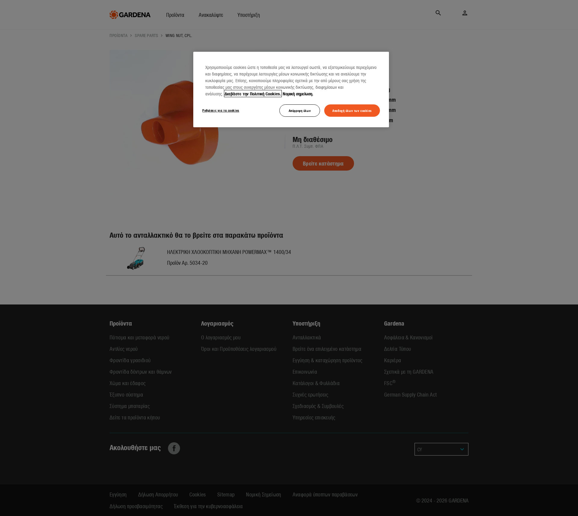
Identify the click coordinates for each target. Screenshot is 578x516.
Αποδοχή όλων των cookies (352, 110)
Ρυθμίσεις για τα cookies (220, 110)
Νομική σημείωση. (298, 94)
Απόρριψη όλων (300, 110)
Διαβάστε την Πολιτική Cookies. (253, 94)
